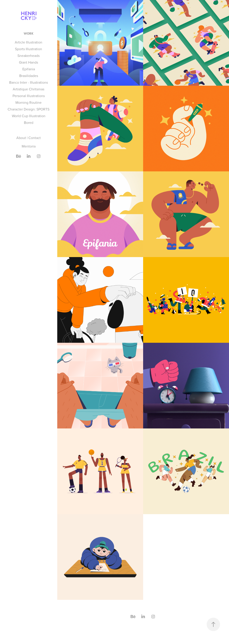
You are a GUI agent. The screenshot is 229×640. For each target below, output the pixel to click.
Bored (28, 122)
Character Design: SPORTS (28, 109)
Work (28, 33)
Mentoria (29, 146)
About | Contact (28, 137)
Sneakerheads (28, 55)
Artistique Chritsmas (28, 89)
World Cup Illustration (28, 115)
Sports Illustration (28, 48)
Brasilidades (28, 75)
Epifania (28, 68)
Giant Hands (28, 62)
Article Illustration (28, 42)
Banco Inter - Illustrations (28, 82)
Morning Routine (28, 102)
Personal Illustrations (29, 95)
